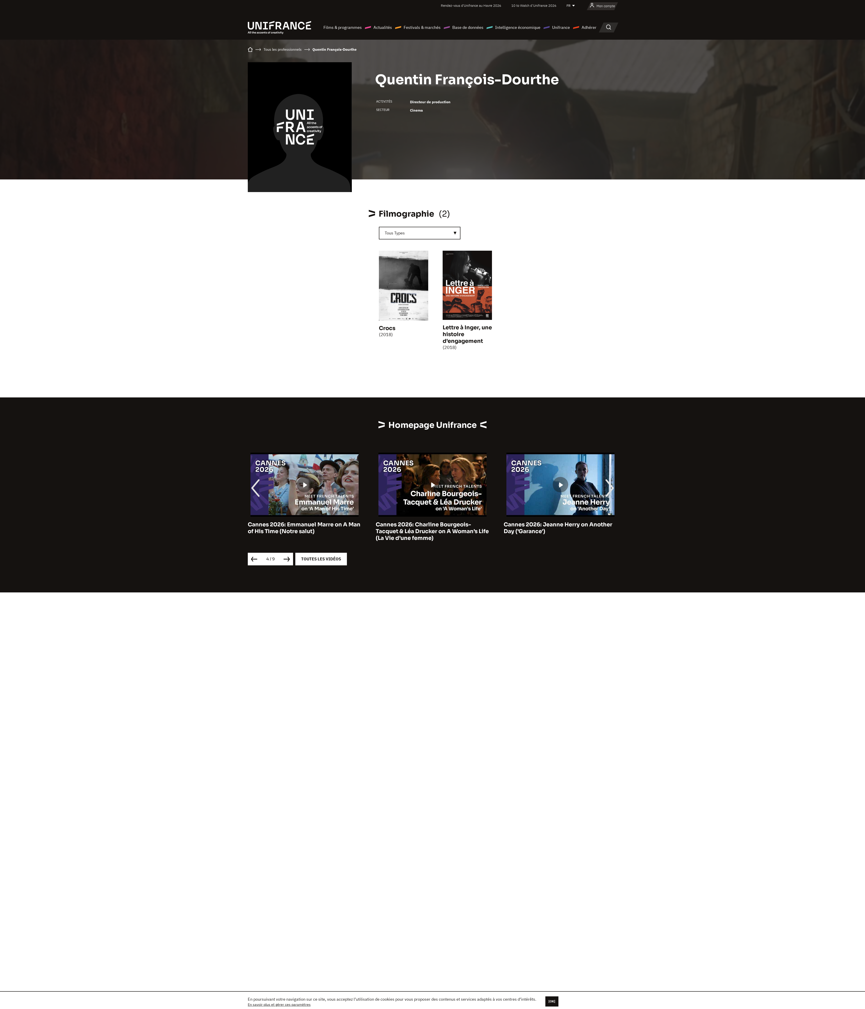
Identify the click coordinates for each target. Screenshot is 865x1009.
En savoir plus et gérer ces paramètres (279, 1004)
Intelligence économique (517, 27)
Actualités (382, 27)
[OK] (552, 1001)
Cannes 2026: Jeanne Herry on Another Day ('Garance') (430, 528)
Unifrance (561, 27)
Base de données (467, 27)
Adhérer (589, 27)
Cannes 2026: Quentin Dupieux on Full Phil (556, 528)
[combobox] (419, 233)
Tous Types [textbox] (395, 233)
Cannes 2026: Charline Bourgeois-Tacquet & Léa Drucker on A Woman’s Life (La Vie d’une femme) (304, 531)
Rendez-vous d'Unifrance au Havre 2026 (471, 5)
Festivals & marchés (422, 27)
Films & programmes (342, 27)
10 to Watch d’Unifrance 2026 (533, 5)
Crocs (387, 328)
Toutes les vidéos (321, 559)
